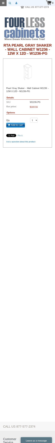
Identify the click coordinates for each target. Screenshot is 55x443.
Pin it (20, 135)
